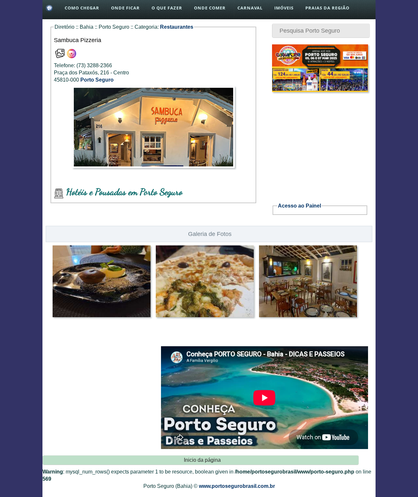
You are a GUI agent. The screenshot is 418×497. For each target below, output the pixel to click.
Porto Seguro (97, 80)
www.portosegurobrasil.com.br (237, 486)
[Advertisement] (320, 143)
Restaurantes (176, 27)
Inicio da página (202, 460)
